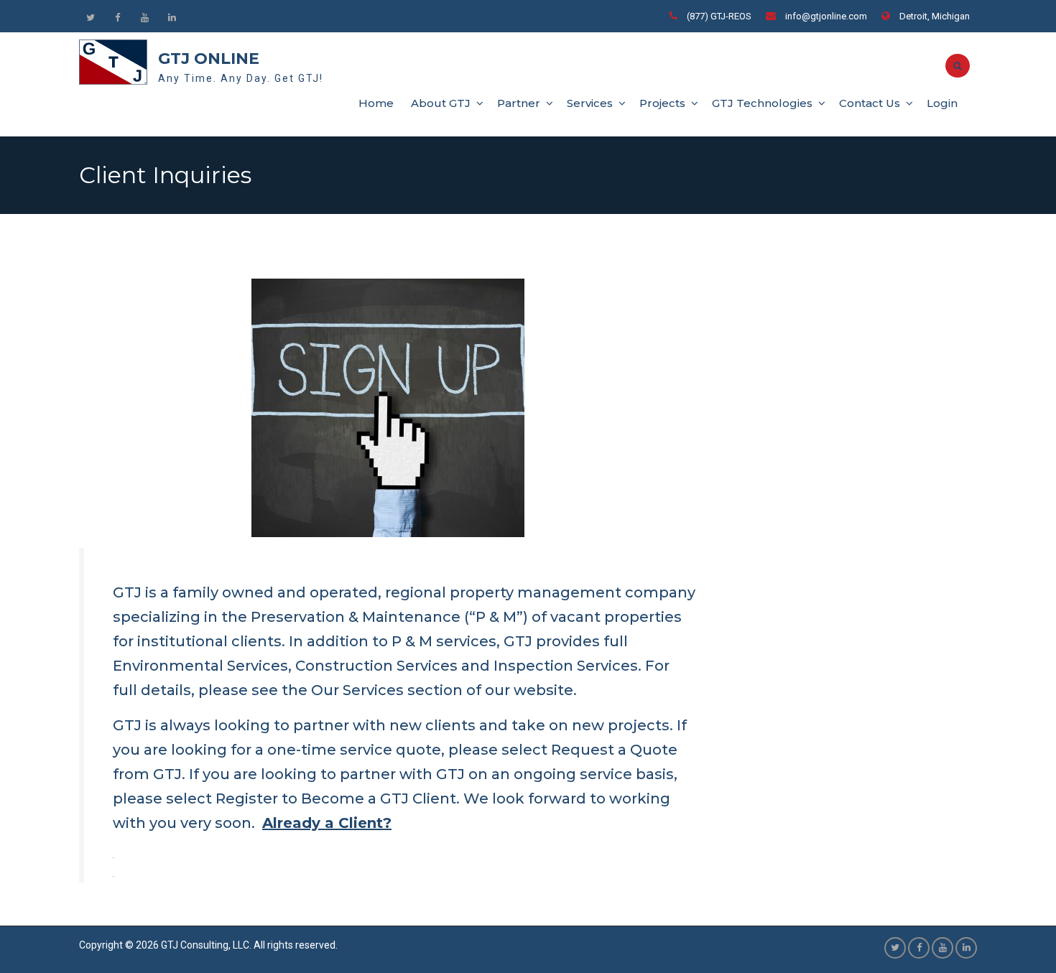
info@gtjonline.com (826, 16)
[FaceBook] (117, 17)
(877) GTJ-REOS (719, 16)
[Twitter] (90, 17)
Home (376, 103)
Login (942, 103)
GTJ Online (208, 58)
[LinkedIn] (171, 17)
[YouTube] (144, 17)
